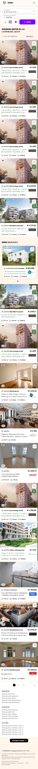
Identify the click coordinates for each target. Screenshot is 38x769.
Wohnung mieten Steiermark (10, 710)
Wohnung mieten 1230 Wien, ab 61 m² (12, 725)
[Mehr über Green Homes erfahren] (34, 48)
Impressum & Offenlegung (8, 763)
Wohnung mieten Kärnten (9, 698)
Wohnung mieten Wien (8, 694)
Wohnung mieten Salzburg (9, 714)
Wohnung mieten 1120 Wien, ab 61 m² (12, 728)
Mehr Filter (12, 22)
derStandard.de (6, 761)
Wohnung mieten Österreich (9, 718)
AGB (27, 763)
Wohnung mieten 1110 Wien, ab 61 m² (12, 730)
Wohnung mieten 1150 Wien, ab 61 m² (12, 734)
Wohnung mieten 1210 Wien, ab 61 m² (12, 732)
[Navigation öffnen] (34, 2)
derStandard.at (14, 761)
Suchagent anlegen (18, 740)
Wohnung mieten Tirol (8, 712)
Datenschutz (20, 763)
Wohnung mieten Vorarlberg (9, 716)
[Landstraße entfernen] (5, 17)
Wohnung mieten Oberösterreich (11, 702)
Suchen (28, 22)
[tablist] (19, 281)
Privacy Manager (6, 764)
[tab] (18, 281)
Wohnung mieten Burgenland (10, 696)
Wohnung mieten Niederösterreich (11, 700)
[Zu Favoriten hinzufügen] (34, 43)
